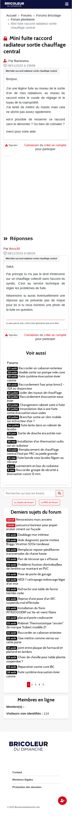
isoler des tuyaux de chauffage (41, 393)
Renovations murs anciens (34, 519)
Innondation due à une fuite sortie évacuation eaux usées (32, 411)
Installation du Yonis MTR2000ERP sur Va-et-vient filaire (31, 610)
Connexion (31, 145)
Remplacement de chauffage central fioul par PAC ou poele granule (33, 452)
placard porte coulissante (35, 618)
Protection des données (26, 787)
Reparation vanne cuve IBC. (36, 667)
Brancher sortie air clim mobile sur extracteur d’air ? (34, 419)
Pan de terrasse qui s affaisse (38, 559)
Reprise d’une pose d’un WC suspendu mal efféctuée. (30, 601)
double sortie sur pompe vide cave (42, 372)
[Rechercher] (59, 493)
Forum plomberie (23, 19)
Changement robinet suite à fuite (42, 405)
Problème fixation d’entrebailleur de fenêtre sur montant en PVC (34, 567)
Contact (17, 772)
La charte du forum (24, 502)
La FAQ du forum (49, 502)
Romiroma (21, 61)
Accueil (11, 15)
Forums (26, 15)
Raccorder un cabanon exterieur (40, 368)
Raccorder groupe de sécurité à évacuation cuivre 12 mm (32, 472)
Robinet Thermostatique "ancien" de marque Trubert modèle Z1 (34, 625)
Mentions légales (22, 779)
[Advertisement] (36, 194)
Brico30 (14, 249)
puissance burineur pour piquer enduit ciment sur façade (31, 527)
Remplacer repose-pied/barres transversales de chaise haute (32, 552)
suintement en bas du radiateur (37, 466)
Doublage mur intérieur (33, 535)
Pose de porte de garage (34, 574)
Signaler (13, 145)
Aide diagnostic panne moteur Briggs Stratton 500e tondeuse (32, 542)
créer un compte (55, 145)
